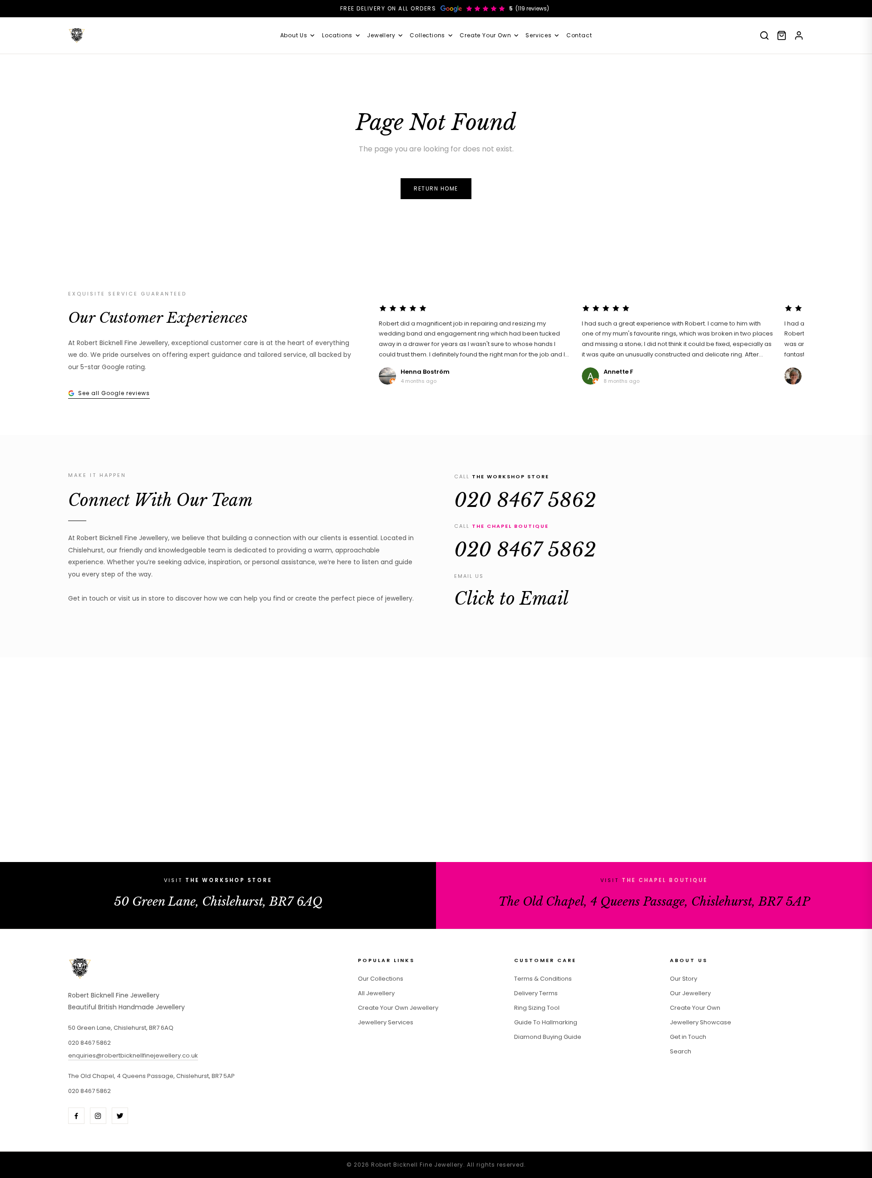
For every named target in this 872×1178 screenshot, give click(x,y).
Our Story (683, 978)
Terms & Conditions (543, 978)
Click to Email (511, 598)
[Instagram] (98, 1116)
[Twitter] (120, 1116)
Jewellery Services (385, 1022)
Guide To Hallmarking (545, 1022)
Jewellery (381, 35)
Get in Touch (688, 1037)
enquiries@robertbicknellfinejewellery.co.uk (133, 1055)
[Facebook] (76, 1116)
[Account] (799, 35)
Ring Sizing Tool (537, 1007)
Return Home (436, 188)
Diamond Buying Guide (547, 1037)
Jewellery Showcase (700, 1022)
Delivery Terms (536, 993)
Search (680, 1051)
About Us (293, 35)
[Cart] (782, 35)
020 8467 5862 (525, 500)
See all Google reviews (114, 393)
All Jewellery (376, 993)
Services (538, 35)
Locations (337, 35)
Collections (427, 35)
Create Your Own (485, 35)
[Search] (764, 35)
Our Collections (380, 978)
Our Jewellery (690, 993)
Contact (579, 35)
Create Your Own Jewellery (398, 1007)
